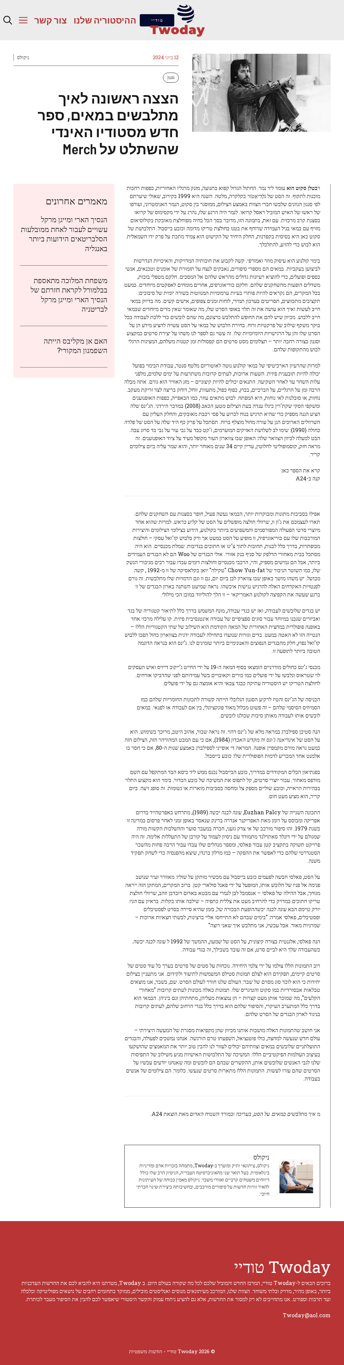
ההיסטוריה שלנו (105, 20)
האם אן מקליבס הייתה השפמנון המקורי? (76, 345)
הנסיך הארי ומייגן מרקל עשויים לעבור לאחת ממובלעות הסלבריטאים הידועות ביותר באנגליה (64, 233)
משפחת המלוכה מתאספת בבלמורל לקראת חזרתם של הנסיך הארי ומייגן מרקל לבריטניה (69, 294)
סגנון (170, 77)
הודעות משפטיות (145, 1351)
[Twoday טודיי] (172, 20)
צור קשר (50, 20)
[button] (7, 20)
